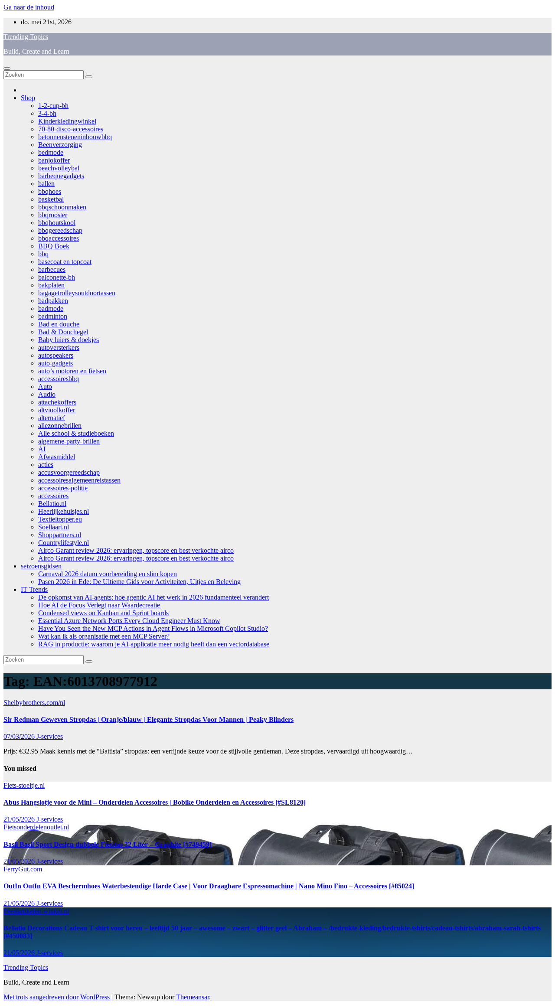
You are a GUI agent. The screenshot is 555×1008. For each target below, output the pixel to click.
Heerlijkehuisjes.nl (63, 511)
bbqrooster (52, 215)
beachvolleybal (58, 168)
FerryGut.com (22, 869)
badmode (50, 308)
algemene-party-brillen (69, 441)
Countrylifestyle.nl (63, 542)
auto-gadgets (55, 363)
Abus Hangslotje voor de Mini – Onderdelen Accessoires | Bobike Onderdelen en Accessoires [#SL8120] (154, 802)
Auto (45, 386)
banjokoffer (54, 160)
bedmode (50, 152)
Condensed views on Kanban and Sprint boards (103, 613)
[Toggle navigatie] (6, 68)
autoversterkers (58, 347)
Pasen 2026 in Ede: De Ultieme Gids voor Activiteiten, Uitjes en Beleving (139, 581)
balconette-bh (56, 277)
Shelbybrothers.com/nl (34, 702)
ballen (46, 183)
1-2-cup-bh (53, 105)
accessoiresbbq (58, 378)
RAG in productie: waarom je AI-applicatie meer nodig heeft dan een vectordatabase (153, 644)
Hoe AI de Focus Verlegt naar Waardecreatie (99, 605)
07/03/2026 (19, 736)
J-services (49, 736)
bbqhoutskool (56, 222)
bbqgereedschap (60, 230)
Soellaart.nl (53, 527)
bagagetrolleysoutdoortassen (76, 293)
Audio (47, 394)
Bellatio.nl (52, 503)
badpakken (53, 300)
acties (45, 464)
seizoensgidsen (41, 566)
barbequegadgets (61, 175)
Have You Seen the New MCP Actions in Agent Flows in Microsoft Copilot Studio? (153, 628)
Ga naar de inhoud (28, 7)
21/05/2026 (19, 819)
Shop (28, 97)
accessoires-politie (63, 488)
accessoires (53, 495)
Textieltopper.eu (60, 519)
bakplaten (51, 285)
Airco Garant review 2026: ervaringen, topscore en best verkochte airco (136, 550)
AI (42, 449)
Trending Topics (25, 36)
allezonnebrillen (60, 425)
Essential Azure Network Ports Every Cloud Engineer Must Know (129, 620)
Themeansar (192, 997)
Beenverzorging (60, 144)
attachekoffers (57, 402)
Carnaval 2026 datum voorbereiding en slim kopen (107, 573)
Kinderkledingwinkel (67, 121)
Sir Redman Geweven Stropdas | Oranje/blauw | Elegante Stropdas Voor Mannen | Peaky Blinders (148, 719)
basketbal (51, 199)
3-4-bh (47, 113)
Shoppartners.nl (59, 534)
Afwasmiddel (56, 456)
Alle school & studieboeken (76, 433)
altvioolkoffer (56, 410)
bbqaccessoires (58, 238)
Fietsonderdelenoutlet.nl (36, 827)
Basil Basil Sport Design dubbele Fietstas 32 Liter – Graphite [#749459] (107, 844)
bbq (43, 254)
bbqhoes (49, 191)
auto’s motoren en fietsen (72, 371)
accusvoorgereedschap (69, 472)
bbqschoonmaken (62, 207)
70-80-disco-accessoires (70, 129)
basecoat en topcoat (64, 261)
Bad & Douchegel (63, 332)
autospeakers (55, 355)
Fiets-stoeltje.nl (24, 785)
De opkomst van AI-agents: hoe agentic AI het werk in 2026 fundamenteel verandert (153, 597)
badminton (52, 316)
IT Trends (34, 589)
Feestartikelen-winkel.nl (36, 911)
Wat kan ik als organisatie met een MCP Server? (104, 636)
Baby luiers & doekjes (68, 339)
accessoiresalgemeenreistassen (79, 480)
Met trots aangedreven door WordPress (57, 997)
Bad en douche (58, 324)
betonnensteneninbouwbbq (75, 136)
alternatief (51, 417)
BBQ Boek (53, 246)
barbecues (51, 269)
